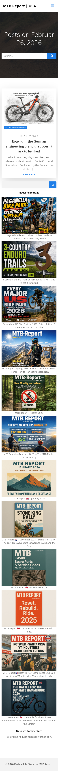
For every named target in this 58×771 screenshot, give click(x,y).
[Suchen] (52, 185)
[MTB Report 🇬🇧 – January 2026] (29, 478)
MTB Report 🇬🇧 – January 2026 (29, 498)
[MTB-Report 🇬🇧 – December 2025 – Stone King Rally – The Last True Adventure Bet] (29, 519)
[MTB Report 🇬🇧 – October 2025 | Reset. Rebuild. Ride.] (29, 608)
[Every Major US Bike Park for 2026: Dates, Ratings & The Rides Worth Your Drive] (29, 304)
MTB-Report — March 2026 (29, 412)
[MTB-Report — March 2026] (29, 393)
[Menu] (52, 6)
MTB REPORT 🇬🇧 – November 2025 (29, 587)
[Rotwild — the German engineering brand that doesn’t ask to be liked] (29, 107)
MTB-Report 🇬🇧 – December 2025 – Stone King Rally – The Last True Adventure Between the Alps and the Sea (29, 543)
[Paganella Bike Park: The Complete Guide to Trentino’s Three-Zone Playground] (29, 215)
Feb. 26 (27, 136)
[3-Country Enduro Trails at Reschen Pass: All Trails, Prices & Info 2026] (29, 259)
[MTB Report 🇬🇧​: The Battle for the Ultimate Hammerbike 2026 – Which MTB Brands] (29, 697)
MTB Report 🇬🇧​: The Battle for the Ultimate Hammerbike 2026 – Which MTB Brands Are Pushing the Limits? (29, 720)
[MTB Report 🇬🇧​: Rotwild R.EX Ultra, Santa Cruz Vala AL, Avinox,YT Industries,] (29, 652)
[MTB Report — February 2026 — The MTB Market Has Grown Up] (29, 434)
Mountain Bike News (15, 127)
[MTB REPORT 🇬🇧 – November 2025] (29, 567)
